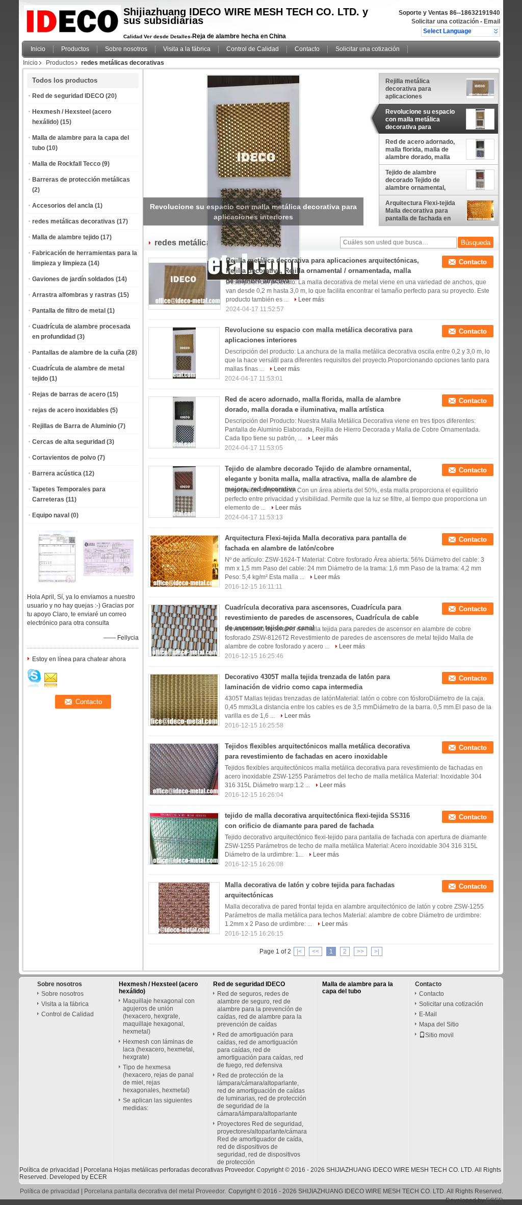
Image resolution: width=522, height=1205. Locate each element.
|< (299, 951)
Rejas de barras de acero (69, 394)
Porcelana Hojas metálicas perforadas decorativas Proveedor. (170, 1169)
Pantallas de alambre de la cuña (78, 352)
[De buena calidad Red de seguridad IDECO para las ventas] (57, 583)
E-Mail (428, 1014)
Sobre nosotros (126, 49)
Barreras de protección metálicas (81, 179)
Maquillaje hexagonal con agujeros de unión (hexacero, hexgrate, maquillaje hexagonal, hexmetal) (159, 1016)
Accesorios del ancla (62, 205)
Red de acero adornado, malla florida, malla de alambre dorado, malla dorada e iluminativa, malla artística (420, 149)
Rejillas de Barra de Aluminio (74, 426)
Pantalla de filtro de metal (69, 310)
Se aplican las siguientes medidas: (157, 1104)
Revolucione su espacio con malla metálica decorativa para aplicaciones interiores (420, 119)
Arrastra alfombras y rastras (74, 294)
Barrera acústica (57, 473)
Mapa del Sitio (439, 1024)
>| (376, 951)
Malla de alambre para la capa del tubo (357, 988)
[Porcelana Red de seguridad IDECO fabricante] (70, 18)
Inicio (38, 49)
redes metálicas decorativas (73, 221)
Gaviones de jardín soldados (73, 279)
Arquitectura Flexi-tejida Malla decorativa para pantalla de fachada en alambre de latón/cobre (420, 210)
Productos (75, 49)
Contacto (307, 49)
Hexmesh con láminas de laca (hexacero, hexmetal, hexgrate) (158, 1049)
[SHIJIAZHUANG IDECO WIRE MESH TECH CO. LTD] (496, 31)
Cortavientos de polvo (64, 457)
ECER (98, 1177)
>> (360, 951)
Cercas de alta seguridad (68, 441)
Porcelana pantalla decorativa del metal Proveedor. (155, 1191)
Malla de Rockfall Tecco (66, 163)
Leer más (311, 299)
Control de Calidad (252, 49)
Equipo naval (50, 515)
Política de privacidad (49, 1169)
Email (492, 21)
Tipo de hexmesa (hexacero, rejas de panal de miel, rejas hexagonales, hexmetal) (158, 1079)
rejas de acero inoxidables (70, 410)
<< (315, 951)
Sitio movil (439, 1035)
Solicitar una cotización (445, 21)
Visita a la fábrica (187, 49)
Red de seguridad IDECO (68, 95)
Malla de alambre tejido (65, 237)
